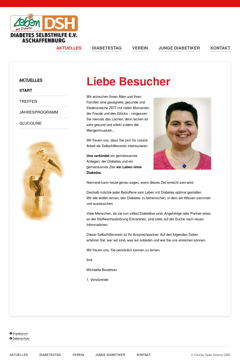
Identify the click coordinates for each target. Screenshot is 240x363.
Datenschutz (21, 338)
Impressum (20, 333)
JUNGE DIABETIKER (179, 48)
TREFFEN (28, 101)
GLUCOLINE (30, 123)
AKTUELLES (69, 48)
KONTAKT (220, 48)
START (25, 90)
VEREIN (140, 48)
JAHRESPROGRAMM (38, 112)
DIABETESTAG (107, 48)
